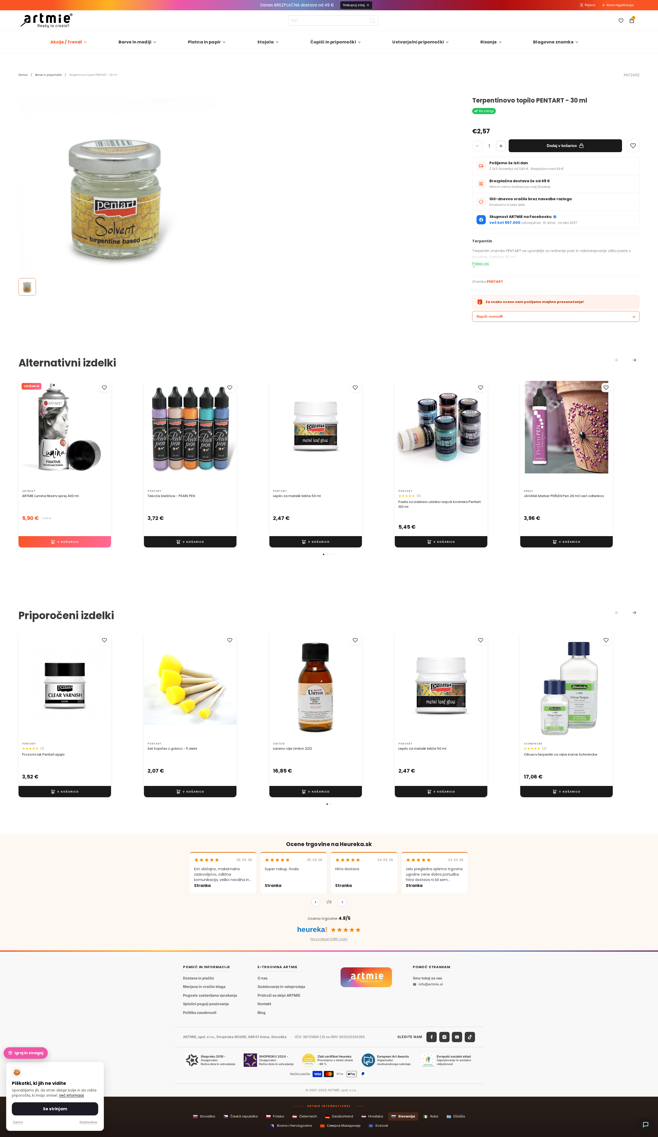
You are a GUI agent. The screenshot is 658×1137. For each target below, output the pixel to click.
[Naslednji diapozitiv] (227, 434)
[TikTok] (470, 1037)
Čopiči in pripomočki (333, 42)
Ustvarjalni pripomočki (418, 42)
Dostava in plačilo (198, 978)
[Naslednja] (342, 902)
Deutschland (339, 1116)
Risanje (488, 42)
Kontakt (264, 1004)
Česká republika (240, 1116)
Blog (262, 1012)
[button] (323, 554)
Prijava (590, 5)
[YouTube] (457, 1037)
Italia (430, 1116)
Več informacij (71, 1095)
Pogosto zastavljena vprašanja (210, 995)
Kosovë (378, 1126)
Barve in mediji (134, 42)
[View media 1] (27, 287)
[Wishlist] (633, 145)
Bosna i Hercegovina (291, 1126)
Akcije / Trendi (66, 42)
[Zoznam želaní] (621, 20)
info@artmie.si (430, 984)
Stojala (265, 42)
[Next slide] (634, 360)
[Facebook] (431, 1037)
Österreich (304, 1116)
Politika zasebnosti (199, 1012)
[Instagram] (444, 1037)
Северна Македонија (340, 1126)
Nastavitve (88, 1122)
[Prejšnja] (315, 902)
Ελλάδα (455, 1116)
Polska (275, 1116)
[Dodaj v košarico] (65, 541)
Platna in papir (204, 42)
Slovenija (403, 1116)
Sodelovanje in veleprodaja (281, 986)
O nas (263, 978)
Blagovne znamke (553, 42)
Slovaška (204, 1116)
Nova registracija (620, 5)
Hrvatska (372, 1116)
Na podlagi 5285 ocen (329, 939)
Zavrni (18, 1122)
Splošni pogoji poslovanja (206, 1004)
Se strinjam (55, 1109)
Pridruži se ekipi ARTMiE (279, 995)
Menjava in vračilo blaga (204, 986)
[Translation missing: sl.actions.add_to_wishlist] (104, 387)
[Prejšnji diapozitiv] (153, 434)
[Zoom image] (116, 194)
